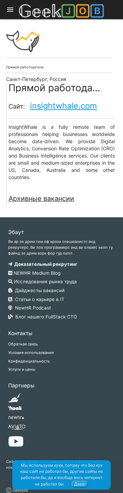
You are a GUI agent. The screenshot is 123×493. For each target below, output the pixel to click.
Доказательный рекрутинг (44, 264)
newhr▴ (16, 417)
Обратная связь (23, 344)
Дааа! (79, 484)
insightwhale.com (63, 106)
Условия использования (31, 352)
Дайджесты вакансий (38, 290)
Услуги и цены (21, 369)
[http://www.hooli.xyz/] (15, 410)
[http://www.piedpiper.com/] (15, 399)
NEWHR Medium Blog (36, 273)
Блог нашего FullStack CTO (45, 316)
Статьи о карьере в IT (38, 299)
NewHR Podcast (31, 308)
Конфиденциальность (29, 361)
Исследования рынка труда (45, 281)
